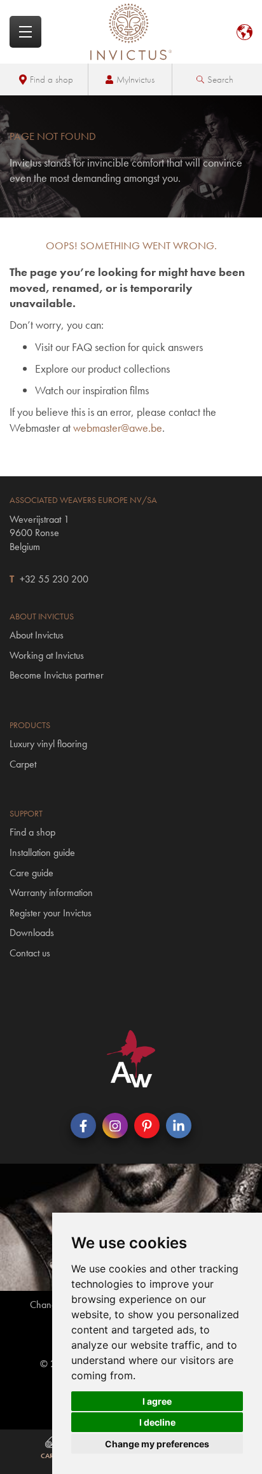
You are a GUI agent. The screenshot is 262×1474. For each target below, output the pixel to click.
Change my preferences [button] (157, 1443)
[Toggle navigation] (25, 32)
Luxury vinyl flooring (48, 743)
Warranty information (51, 892)
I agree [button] (157, 1401)
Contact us (30, 953)
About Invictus (37, 635)
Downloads (32, 932)
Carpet (23, 764)
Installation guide (42, 852)
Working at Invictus (47, 655)
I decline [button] (157, 1422)
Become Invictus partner (57, 675)
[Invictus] (131, 31)
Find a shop (51, 79)
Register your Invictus (51, 913)
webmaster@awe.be (117, 427)
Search (220, 79)
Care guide (31, 872)
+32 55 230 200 (54, 579)
